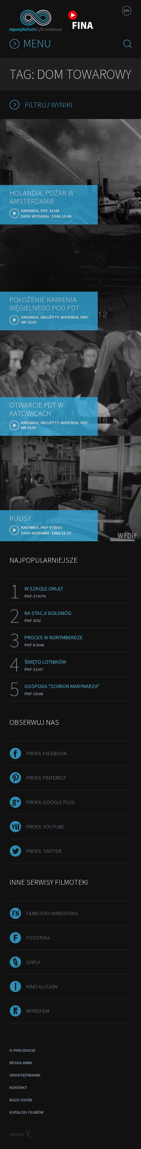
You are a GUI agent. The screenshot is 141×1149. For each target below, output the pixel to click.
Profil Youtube (45, 826)
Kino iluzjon (42, 986)
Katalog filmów (26, 1112)
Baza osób (20, 1100)
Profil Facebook (46, 753)
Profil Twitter (43, 851)
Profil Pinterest (46, 777)
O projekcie (22, 1050)
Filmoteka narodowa (52, 913)
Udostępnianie (25, 1075)
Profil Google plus (50, 802)
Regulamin (20, 1063)
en (126, 11)
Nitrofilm (37, 1010)
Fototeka (38, 937)
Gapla (33, 962)
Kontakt (18, 1088)
